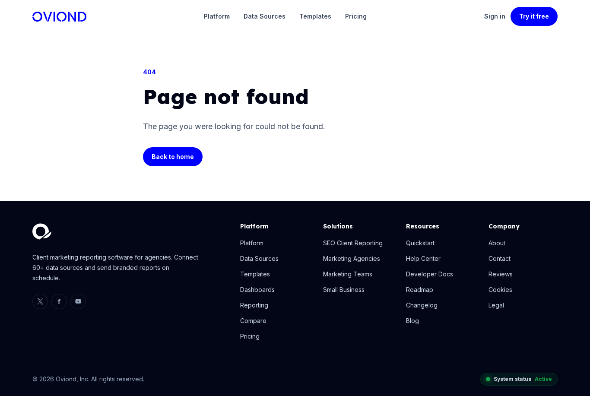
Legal (496, 305)
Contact (499, 258)
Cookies (500, 289)
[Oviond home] (59, 17)
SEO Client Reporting (353, 243)
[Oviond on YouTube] (78, 301)
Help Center (423, 258)
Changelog (422, 305)
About (496, 243)
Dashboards (257, 289)
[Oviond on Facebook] (59, 301)
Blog (412, 320)
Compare (253, 320)
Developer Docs (429, 274)
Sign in (494, 16)
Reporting (254, 305)
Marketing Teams (347, 274)
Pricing (356, 16)
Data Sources (264, 16)
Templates (315, 16)
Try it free (534, 16)
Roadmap (419, 289)
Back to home (173, 156)
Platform (217, 16)
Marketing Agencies (351, 258)
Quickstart (420, 243)
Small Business (344, 289)
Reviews (500, 274)
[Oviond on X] (40, 301)
